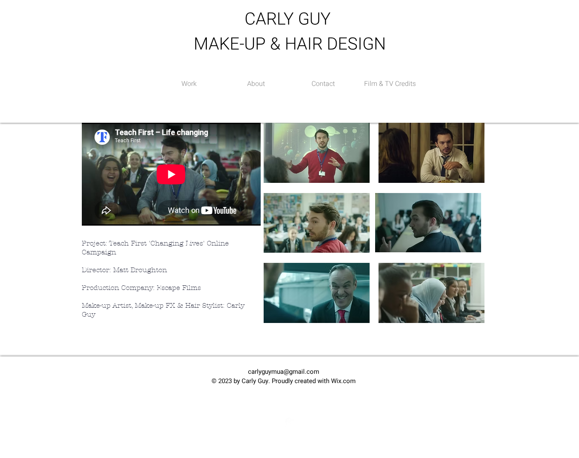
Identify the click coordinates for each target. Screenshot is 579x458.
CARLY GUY (290, 19)
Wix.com (343, 381)
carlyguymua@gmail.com (283, 371)
